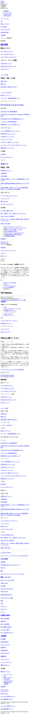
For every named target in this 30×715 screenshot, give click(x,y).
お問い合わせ (7, 15)
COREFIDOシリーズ (6, 63)
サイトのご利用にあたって (8, 696)
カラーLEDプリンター (7, 51)
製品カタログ (4, 201)
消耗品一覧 (4, 81)
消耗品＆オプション (6, 170)
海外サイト (4, 256)
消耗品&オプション (9, 310)
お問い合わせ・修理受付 (7, 216)
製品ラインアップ (5, 95)
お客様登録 (4, 173)
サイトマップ (7, 12)
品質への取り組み (5, 223)
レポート (3, 612)
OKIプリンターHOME (10, 282)
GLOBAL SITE (8, 14)
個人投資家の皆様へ (6, 627)
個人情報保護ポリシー (7, 699)
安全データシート (9, 315)
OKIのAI (3, 567)
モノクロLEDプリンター (7, 54)
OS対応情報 (4, 176)
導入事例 (3, 154)
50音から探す (4, 583)
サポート (4, 164)
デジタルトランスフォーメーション (16, 228)
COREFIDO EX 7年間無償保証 (9, 111)
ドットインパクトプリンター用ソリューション (13, 145)
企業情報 (12, 236)
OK (1, 280)
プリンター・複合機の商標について (10, 98)
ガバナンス (4, 606)
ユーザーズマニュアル (7, 204)
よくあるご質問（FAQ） (7, 210)
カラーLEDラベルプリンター (9, 57)
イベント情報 (4, 74)
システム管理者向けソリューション (10, 131)
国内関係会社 (4, 650)
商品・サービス (18, 229)
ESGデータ (4, 609)
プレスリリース (5, 659)
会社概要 (3, 639)
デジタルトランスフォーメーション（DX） (13, 574)
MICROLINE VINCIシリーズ (8, 66)
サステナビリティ (20, 232)
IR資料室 (3, 621)
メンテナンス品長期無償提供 (9, 121)
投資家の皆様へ (18, 234)
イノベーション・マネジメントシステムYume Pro (14, 555)
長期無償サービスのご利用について (10, 124)
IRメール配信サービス (7, 632)
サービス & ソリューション (12, 105)
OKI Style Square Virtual (7, 588)
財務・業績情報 (5, 618)
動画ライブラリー (5, 671)
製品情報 (4, 44)
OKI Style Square (5, 653)
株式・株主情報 (5, 624)
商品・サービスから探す (7, 580)
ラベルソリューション (7, 139)
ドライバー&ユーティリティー (9, 195)
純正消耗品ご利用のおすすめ (9, 87)
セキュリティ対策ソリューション (10, 142)
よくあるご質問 (5, 629)
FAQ (5, 307)
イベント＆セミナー (6, 662)
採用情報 (6, 11)
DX (2, 571)
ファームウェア (5, 198)
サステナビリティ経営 (7, 598)
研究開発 (3, 562)
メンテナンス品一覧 (6, 92)
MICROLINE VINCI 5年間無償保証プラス (12, 118)
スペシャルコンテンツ (7, 157)
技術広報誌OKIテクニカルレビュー (10, 565)
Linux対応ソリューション (8, 136)
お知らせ (3, 656)
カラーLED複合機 (9, 287)
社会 (2, 603)
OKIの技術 (14, 231)
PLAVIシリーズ (5, 69)
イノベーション (18, 226)
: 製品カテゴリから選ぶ (13, 300)
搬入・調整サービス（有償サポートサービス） (13, 213)
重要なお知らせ (5, 665)
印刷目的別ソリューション (8, 133)
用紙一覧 (3, 84)
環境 (2, 600)
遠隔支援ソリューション (7, 148)
